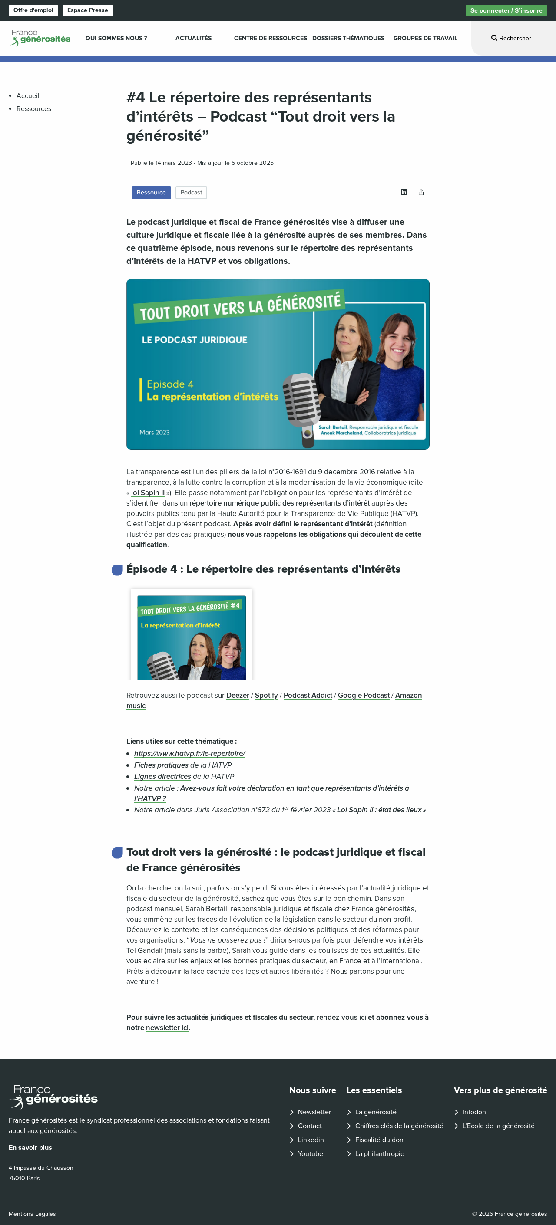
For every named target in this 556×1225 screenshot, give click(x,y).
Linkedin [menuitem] (311, 1140)
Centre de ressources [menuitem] (270, 38)
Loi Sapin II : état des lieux (378, 809)
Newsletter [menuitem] (314, 1112)
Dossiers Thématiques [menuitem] (348, 38)
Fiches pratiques (161, 765)
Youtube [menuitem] (310, 1153)
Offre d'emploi (33, 10)
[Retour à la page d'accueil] (142, 1097)
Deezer (237, 695)
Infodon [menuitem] (474, 1112)
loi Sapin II (148, 492)
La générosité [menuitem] (376, 1112)
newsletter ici (167, 1027)
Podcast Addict (308, 695)
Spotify (266, 695)
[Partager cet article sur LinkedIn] (404, 193)
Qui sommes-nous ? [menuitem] (116, 38)
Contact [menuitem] (310, 1126)
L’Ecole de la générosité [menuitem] (499, 1126)
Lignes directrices (162, 776)
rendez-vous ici (341, 1017)
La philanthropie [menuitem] (379, 1153)
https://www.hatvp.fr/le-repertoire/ (189, 753)
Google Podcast (364, 695)
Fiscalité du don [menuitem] (379, 1140)
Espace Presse (87, 10)
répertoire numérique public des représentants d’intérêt (279, 503)
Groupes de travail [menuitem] (425, 38)
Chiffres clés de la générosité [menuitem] (399, 1126)
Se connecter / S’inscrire (506, 10)
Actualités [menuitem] (193, 38)
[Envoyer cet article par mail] (421, 193)
